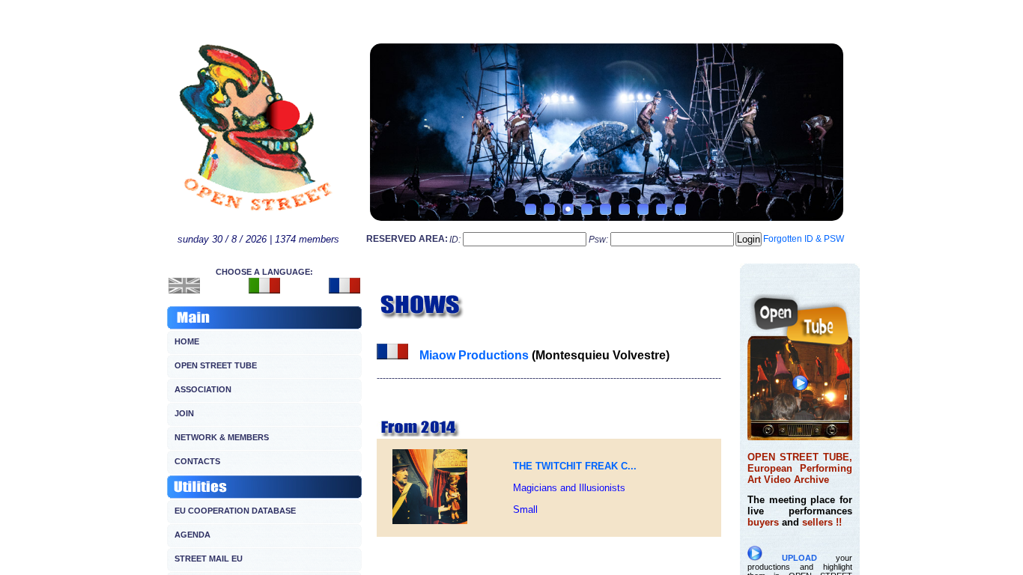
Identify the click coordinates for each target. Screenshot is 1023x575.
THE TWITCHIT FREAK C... (575, 466)
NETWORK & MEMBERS (221, 437)
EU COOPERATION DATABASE (235, 510)
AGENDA (192, 534)
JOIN (184, 413)
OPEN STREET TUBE (215, 365)
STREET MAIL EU (208, 558)
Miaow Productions (474, 355)
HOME (186, 341)
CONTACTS (197, 461)
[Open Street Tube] (799, 436)
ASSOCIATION (202, 389)
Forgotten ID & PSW (803, 239)
